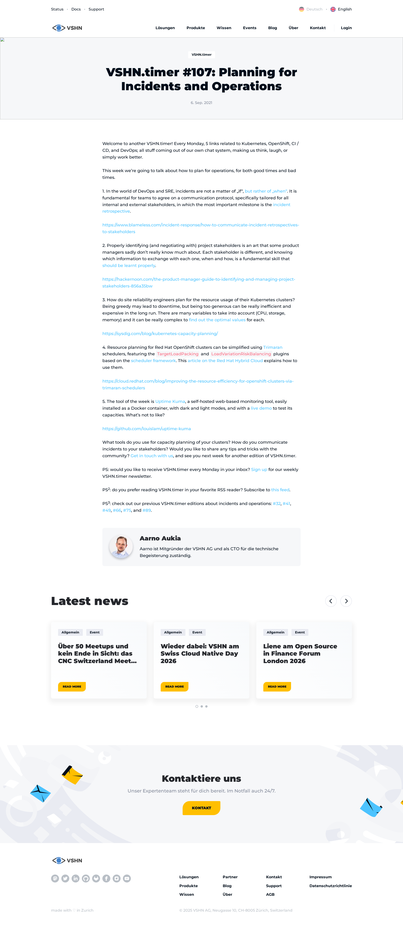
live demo (261, 408)
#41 (286, 503)
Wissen (224, 28)
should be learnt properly (128, 265)
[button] (196, 706)
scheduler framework (153, 360)
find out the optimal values (217, 319)
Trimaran (272, 347)
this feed (280, 489)
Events (250, 28)
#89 (146, 510)
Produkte (196, 28)
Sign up (259, 469)
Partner (230, 877)
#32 (277, 503)
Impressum (320, 877)
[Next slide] (346, 601)
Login (346, 28)
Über (293, 28)
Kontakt (318, 28)
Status (57, 9)
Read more (72, 686)
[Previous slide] (331, 601)
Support (96, 9)
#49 (106, 510)
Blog (272, 28)
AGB (270, 894)
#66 (117, 510)
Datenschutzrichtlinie (330, 886)
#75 (127, 510)
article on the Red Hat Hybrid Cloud (225, 360)
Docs (76, 9)
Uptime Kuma (170, 401)
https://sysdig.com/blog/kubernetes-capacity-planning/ (160, 333)
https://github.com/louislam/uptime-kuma (146, 428)
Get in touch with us (152, 455)
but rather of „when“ (266, 191)
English (345, 9)
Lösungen (165, 28)
